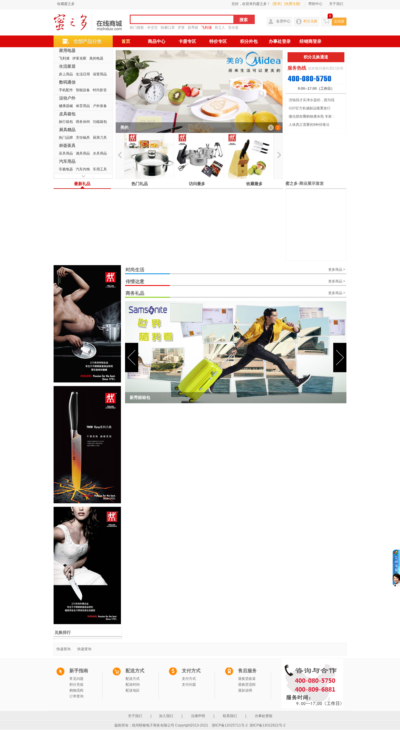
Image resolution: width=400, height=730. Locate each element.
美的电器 (96, 58)
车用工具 (100, 169)
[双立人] (149, 156)
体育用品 (83, 106)
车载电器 (66, 169)
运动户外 (67, 98)
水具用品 (100, 153)
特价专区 (218, 41)
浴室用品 (100, 74)
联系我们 (230, 716)
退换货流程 (247, 684)
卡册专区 (187, 41)
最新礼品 (82, 183)
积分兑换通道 (316, 57)
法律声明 (198, 716)
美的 (124, 127)
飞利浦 (206, 28)
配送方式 (133, 679)
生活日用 (83, 74)
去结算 (339, 21)
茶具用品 (66, 153)
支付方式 (189, 679)
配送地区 (133, 690)
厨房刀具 (100, 138)
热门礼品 (139, 183)
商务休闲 (83, 122)
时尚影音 (100, 90)
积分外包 (249, 41)
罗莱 (181, 28)
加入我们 (166, 716)
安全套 (233, 28)
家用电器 (67, 50)
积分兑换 (310, 21)
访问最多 (197, 183)
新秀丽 (193, 28)
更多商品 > (336, 269)
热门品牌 (66, 138)
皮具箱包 (67, 113)
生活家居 (67, 66)
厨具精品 (67, 129)
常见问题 (76, 679)
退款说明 (245, 690)
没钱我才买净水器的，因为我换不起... (311, 101)
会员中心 (283, 21)
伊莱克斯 (79, 58)
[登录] (277, 4)
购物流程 (76, 690)
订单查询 (76, 696)
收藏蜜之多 (66, 4)
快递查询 (64, 649)
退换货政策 (247, 679)
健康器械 (66, 106)
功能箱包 (100, 122)
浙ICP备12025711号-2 (230, 725)
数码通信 (67, 82)
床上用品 (66, 74)
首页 (126, 41)
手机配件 (66, 90)
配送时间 (133, 684)
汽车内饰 (83, 169)
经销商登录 (311, 41)
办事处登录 (280, 41)
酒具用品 (83, 153)
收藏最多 (254, 183)
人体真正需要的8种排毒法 (309, 125)
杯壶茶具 (67, 145)
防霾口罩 (168, 28)
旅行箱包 (66, 122)
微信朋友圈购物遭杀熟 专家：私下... (312, 117)
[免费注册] (292, 4)
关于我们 (336, 4)
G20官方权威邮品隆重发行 (310, 108)
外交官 (152, 28)
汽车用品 (67, 161)
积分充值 (76, 684)
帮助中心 (315, 4)
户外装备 (100, 106)
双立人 (220, 28)
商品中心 (156, 41)
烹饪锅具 (83, 138)
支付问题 (189, 684)
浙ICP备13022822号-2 (267, 725)
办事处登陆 (263, 716)
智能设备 (83, 90)
